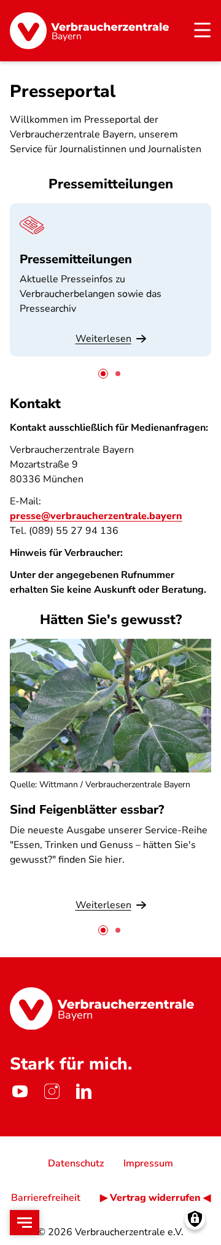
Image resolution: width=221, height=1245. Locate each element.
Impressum (148, 1163)
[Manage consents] (195, 1219)
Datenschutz (76, 1163)
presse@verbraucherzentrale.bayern (96, 516)
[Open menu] (24, 1222)
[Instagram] (52, 1091)
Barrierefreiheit (45, 1198)
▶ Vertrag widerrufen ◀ (155, 1198)
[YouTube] (20, 1091)
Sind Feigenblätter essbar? (87, 809)
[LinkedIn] (83, 1091)
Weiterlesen (103, 338)
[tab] (103, 373)
